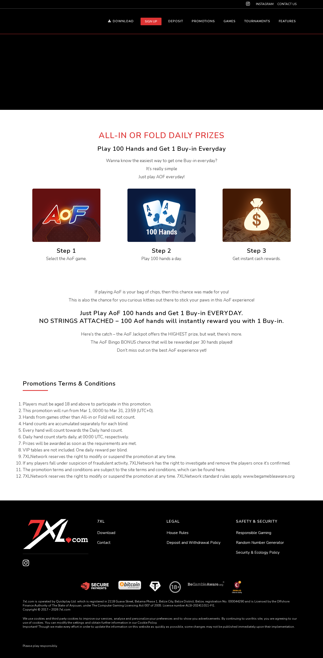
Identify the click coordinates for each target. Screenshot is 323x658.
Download (106, 532)
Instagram (265, 4)
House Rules (178, 532)
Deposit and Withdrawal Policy (194, 542)
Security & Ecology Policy (258, 552)
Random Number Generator (260, 542)
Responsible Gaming (253, 532)
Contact (104, 542)
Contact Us (287, 4)
